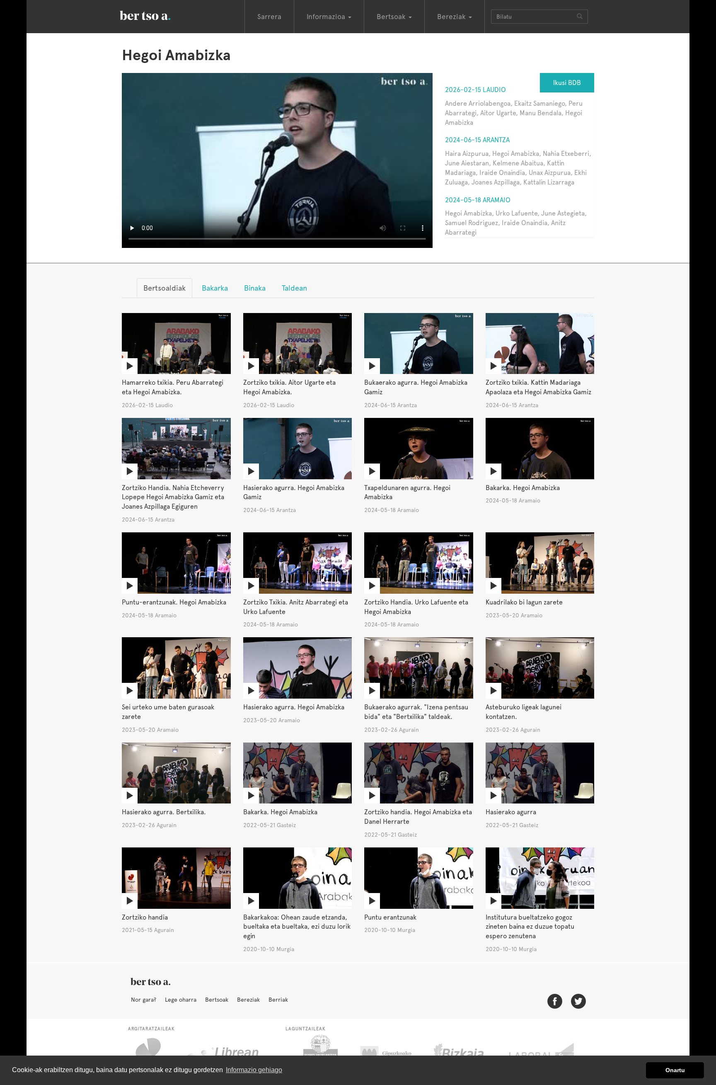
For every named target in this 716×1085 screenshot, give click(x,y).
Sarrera (269, 16)
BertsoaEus (157, 14)
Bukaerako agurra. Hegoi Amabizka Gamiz (415, 387)
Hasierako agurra (511, 812)
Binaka (255, 288)
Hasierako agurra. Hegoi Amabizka (293, 707)
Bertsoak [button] (392, 16)
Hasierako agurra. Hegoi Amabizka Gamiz (293, 492)
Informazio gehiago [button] (254, 1069)
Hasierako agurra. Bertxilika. (164, 812)
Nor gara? (143, 999)
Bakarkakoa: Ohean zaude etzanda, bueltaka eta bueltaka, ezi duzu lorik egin (297, 926)
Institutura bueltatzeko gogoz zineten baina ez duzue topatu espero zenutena (530, 926)
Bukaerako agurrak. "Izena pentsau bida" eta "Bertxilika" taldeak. (416, 712)
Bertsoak (216, 999)
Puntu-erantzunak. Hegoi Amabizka (174, 602)
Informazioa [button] (327, 16)
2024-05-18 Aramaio (477, 200)
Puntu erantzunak (390, 917)
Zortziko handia (145, 917)
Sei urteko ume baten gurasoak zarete (168, 712)
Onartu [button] (675, 1070)
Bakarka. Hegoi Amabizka (523, 488)
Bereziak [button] (452, 16)
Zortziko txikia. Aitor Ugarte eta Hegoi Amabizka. (289, 387)
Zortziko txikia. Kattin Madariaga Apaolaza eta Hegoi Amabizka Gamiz (538, 387)
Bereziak (248, 999)
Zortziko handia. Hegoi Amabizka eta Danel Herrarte (418, 816)
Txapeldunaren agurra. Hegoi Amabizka (407, 492)
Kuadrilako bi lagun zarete (524, 602)
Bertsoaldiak (164, 288)
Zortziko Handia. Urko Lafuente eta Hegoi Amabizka (416, 607)
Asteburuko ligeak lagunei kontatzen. (523, 712)
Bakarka (215, 288)
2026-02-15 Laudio (475, 90)
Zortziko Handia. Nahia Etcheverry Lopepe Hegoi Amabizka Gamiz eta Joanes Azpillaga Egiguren (173, 497)
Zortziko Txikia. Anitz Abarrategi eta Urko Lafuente (295, 607)
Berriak (278, 999)
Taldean (294, 288)
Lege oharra (180, 999)
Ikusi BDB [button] (567, 83)
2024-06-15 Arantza (477, 140)
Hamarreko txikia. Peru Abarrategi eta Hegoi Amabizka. (172, 387)
